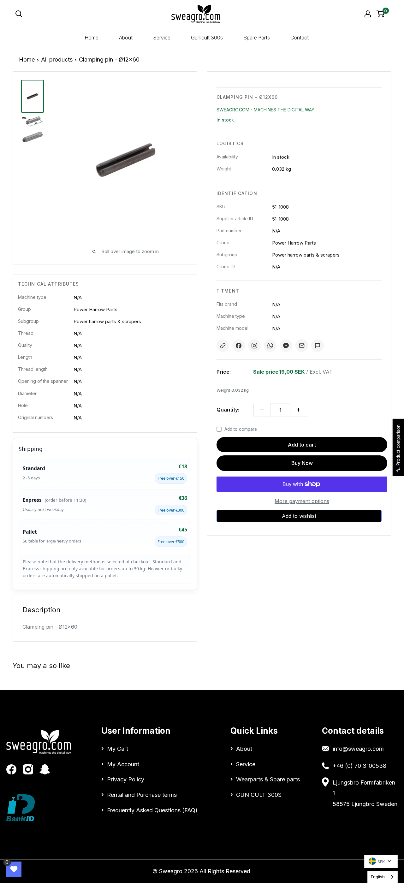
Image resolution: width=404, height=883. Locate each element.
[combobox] (382, 877)
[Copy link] (223, 345)
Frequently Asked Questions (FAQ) (152, 810)
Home (91, 37)
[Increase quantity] (298, 410)
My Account (123, 764)
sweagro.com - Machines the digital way (265, 109)
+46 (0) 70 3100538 (359, 765)
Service (161, 37)
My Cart (117, 748)
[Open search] (67, 13)
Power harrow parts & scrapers (107, 321)
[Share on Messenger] (286, 345)
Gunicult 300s (207, 37)
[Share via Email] (301, 345)
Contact (299, 37)
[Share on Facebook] (238, 345)
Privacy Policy (125, 779)
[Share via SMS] (317, 345)
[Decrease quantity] (262, 410)
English (378, 876)
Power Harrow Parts (95, 309)
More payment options (302, 501)
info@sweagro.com (358, 748)
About (126, 37)
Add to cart (302, 445)
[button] (299, 516)
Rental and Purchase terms (142, 794)
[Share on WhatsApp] (270, 345)
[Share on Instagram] (254, 345)
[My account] (368, 13)
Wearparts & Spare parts (268, 779)
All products (57, 59)
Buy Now (302, 463)
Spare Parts (256, 37)
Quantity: (228, 409)
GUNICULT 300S (259, 794)
